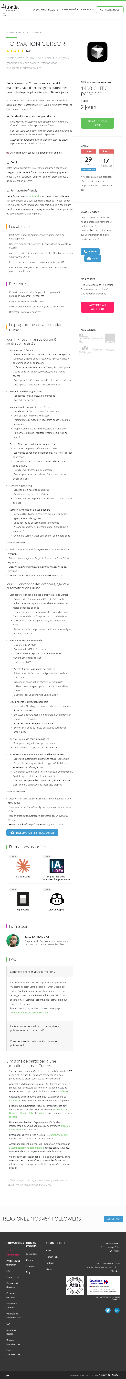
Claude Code (23, 876)
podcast (42, 1113)
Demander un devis (97, 123)
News (48, 1250)
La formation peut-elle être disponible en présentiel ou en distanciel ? (35, 1028)
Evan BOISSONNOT (37, 937)
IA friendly (35, 196)
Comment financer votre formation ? (32, 972)
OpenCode (23, 909)
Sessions (53, 9)
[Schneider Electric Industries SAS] (97, 350)
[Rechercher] (4, 14)
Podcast (50, 1262)
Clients (29, 1259)
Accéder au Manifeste (97, 307)
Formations (39, 9)
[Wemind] (110, 350)
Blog (28, 1272)
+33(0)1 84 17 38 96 (109, 1375)
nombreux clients (60, 1134)
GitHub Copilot (57, 909)
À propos (30, 1266)
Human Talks (27, 1113)
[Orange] (110, 338)
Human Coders (113, 1243)
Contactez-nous (109, 9)
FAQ (8, 1270)
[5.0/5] (15, 51)
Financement (12, 1277)
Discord (13, 1116)
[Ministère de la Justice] (85, 338)
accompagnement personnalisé (26, 1147)
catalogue (14, 1100)
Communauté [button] (69, 9)
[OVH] (85, 350)
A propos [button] (86, 9)
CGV (8, 1323)
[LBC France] (97, 338)
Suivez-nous (114, 1218)
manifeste (61, 1091)
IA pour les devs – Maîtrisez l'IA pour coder (57, 878)
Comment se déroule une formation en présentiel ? (34, 1043)
